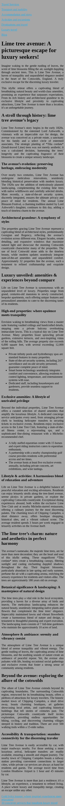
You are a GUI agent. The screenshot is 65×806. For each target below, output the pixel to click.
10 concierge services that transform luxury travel (29, 802)
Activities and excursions (15, 19)
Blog (4, 34)
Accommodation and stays (16, 14)
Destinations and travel (14, 24)
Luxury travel (9, 29)
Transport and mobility (14, 9)
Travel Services (10, 4)
